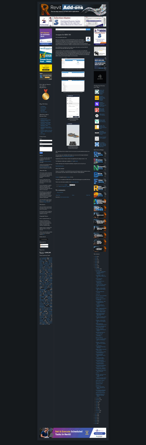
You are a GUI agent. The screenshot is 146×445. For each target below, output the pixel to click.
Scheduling (44, 312)
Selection (50, 312)
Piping (49, 299)
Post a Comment (60, 192)
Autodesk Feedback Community (46, 130)
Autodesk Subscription (44, 265)
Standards (48, 316)
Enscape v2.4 (98, 385)
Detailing (43, 276)
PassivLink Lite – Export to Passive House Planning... (101, 368)
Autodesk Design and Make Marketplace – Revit (46, 125)
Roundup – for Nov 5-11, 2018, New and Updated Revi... (100, 343)
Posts (42, 244)
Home (73, 195)
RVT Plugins (43, 133)
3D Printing (41, 257)
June (97, 404)
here (43, 234)
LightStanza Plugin (99, 383)
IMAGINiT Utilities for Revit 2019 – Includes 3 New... (101, 311)
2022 (96, 261)
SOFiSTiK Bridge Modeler (100, 392)
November (98, 270)
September (98, 399)
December (98, 268)
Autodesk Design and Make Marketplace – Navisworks (46, 123)
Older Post (88, 195)
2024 (96, 259)
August (97, 401)
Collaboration (64, 186)
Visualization (50, 321)
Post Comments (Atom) (65, 197)
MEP (43, 291)
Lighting (51, 290)
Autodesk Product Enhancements (45, 264)
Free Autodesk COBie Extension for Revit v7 (100, 358)
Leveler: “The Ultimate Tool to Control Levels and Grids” (103, 127)
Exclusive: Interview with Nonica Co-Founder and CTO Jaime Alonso (103, 104)
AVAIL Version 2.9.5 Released (102, 115)
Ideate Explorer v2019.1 (100, 380)
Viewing (41, 320)
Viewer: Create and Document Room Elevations (103, 120)
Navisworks (42, 296)
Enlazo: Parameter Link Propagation (103, 137)
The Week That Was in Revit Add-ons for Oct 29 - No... (101, 378)
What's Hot (46, 324)
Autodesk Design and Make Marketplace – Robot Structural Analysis (46, 127)
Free (51, 286)
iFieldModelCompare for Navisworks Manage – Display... (100, 395)
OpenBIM (48, 297)
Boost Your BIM (43, 107)
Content (43, 272)
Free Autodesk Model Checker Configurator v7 (101, 361)
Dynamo (47, 278)
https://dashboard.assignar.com (68, 156)
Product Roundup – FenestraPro (99, 279)
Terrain (41, 318)
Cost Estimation (42, 274)
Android (76, 161)
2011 (96, 423)
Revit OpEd (43, 110)
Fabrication (44, 281)
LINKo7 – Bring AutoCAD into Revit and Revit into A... (101, 309)
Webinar (44, 323)
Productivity (48, 303)
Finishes (41, 284)
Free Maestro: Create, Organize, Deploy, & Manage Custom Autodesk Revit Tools (103, 144)
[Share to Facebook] (73, 185)
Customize (49, 274)
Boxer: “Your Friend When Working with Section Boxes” (102, 110)
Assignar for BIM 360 (99, 297)
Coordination (49, 273)
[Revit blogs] (46, 101)
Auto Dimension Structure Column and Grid (100, 333)
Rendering (50, 308)
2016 (96, 415)
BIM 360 (60, 186)
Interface (46, 288)
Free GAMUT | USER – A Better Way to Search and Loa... (101, 276)
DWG (51, 275)
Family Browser (49, 282)
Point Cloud (42, 300)
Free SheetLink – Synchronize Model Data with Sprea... (101, 346)
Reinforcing (44, 308)
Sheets (43, 313)
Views (48, 320)
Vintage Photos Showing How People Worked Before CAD (100, 314)
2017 (96, 414)
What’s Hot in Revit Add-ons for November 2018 (101, 327)
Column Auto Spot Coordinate (99, 335)
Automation (41, 266)
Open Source (42, 297)
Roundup (50, 311)
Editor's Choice (43, 279)
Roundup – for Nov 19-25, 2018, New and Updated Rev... (100, 289)
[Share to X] (72, 185)
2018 (96, 267)
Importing (50, 287)
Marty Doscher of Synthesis (45, 166)
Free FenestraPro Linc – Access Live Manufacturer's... (100, 282)
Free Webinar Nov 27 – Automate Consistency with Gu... (100, 305)
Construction (69, 186)
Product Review (43, 302)
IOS (72, 161)
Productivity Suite (43, 304)
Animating (50, 257)
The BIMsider (43, 106)
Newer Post (58, 195)
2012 (96, 421)
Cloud (43, 270)
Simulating (50, 313)
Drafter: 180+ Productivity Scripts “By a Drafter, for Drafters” (102, 92)
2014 (96, 418)
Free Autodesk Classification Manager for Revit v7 (101, 366)
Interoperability (43, 289)
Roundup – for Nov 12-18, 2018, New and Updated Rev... (100, 321)
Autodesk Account (44, 118)
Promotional (42, 307)
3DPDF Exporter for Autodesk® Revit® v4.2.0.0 (101, 324)
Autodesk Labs (47, 263)
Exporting (50, 280)
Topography (47, 318)
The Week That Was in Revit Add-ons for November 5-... (101, 339)
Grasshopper (45, 287)
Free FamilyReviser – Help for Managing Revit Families (100, 302)
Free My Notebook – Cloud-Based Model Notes (101, 352)
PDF (40, 298)
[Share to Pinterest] (74, 185)
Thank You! (98, 294)
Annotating (44, 258)
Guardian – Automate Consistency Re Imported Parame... (101, 329)
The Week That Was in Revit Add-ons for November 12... (101, 317)
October (97, 398)
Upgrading (48, 319)
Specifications (42, 316)
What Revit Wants (44, 111)
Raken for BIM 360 (99, 337)
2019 (96, 265)
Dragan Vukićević (47, 201)
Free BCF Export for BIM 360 (101, 295)
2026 (96, 256)
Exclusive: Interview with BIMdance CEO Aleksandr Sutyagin (102, 98)
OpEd (49, 296)
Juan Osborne (43, 200)
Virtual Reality (42, 321)
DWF (48, 275)
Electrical (50, 279)
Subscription (49, 317)
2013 (96, 420)
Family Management (46, 283)
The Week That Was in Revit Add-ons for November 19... (101, 285)
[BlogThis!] (71, 185)
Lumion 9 (97, 372)
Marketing (48, 291)
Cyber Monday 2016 (43, 275)
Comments (43, 246)
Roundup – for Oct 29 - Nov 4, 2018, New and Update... (101, 375)
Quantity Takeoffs (49, 307)
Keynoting (41, 290)
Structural (42, 317)
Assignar (57, 177)
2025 (96, 258)
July (97, 402)
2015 (96, 417)
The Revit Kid (43, 109)
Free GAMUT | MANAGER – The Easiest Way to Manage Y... (101, 272)
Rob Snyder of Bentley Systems (45, 161)
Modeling (46, 295)
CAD (49, 266)
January (97, 412)
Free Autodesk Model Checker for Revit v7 (100, 363)
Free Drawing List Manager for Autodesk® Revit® (101, 391)
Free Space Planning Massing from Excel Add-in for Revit (103, 133)
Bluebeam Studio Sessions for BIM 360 (100, 299)
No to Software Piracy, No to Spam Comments (101, 371)
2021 (96, 262)
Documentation (49, 276)
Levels (47, 290)
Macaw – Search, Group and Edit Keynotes (101, 350)
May (97, 405)
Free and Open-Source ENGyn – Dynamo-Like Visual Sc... (100, 387)
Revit (41, 311)
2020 (96, 264)
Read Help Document (60, 166)
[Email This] (70, 185)
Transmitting (42, 319)
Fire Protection (46, 284)
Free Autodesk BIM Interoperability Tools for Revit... (100, 355)
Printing (48, 300)
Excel (43, 280)
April (97, 407)
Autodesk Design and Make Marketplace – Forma (46, 120)
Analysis (45, 257)
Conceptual (44, 271)
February (98, 410)
